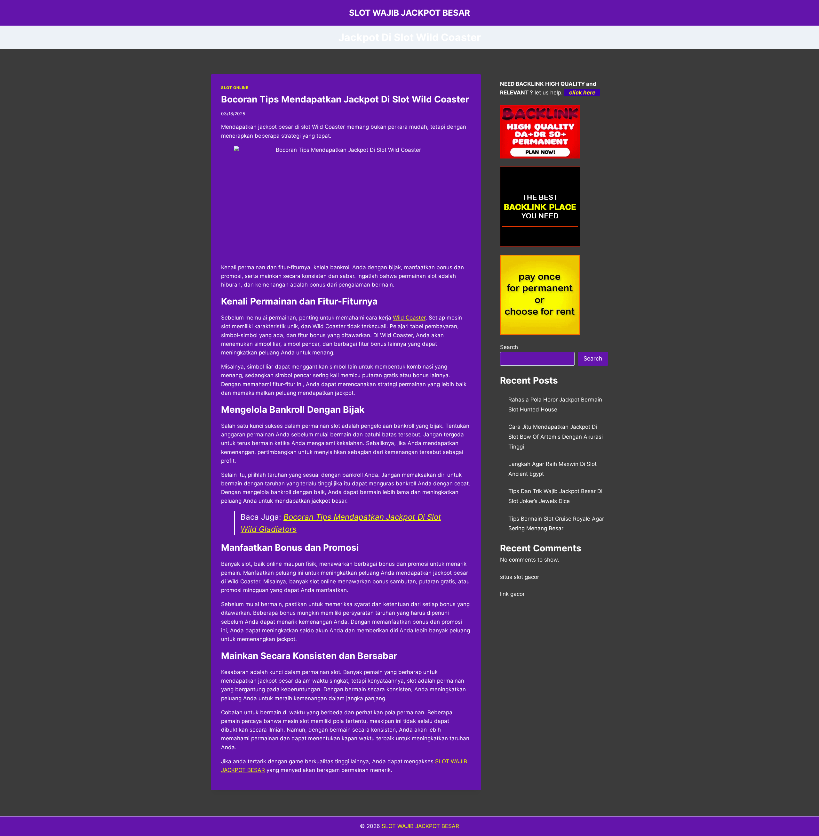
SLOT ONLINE (235, 87)
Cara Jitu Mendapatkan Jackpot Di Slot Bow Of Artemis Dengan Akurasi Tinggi (555, 437)
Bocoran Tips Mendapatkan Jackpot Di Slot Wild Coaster (345, 99)
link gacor (512, 594)
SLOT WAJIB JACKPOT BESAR (420, 826)
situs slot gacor (519, 577)
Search (509, 347)
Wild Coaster (409, 317)
